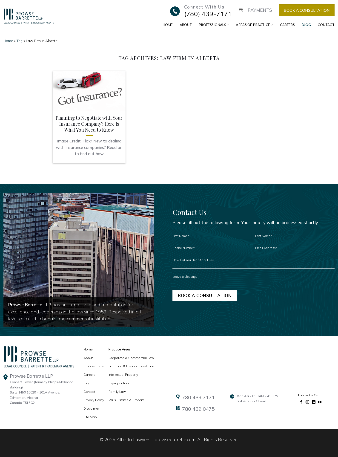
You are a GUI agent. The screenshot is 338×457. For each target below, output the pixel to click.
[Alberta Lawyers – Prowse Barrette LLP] (28, 16)
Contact (326, 25)
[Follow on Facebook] (301, 401)
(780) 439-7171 (208, 14)
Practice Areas (120, 349)
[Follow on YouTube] (320, 401)
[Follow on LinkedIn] (314, 401)
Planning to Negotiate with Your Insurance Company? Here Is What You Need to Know (89, 124)
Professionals (212, 25)
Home (168, 25)
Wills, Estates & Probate (127, 400)
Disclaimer (91, 408)
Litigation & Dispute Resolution (131, 366)
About (186, 25)
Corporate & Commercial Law (131, 357)
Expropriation (119, 383)
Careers (287, 25)
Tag (20, 40)
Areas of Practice (253, 25)
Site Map (90, 417)
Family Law (117, 391)
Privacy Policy (93, 400)
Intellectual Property (123, 374)
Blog (306, 25)
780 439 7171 (198, 397)
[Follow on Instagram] (307, 401)
